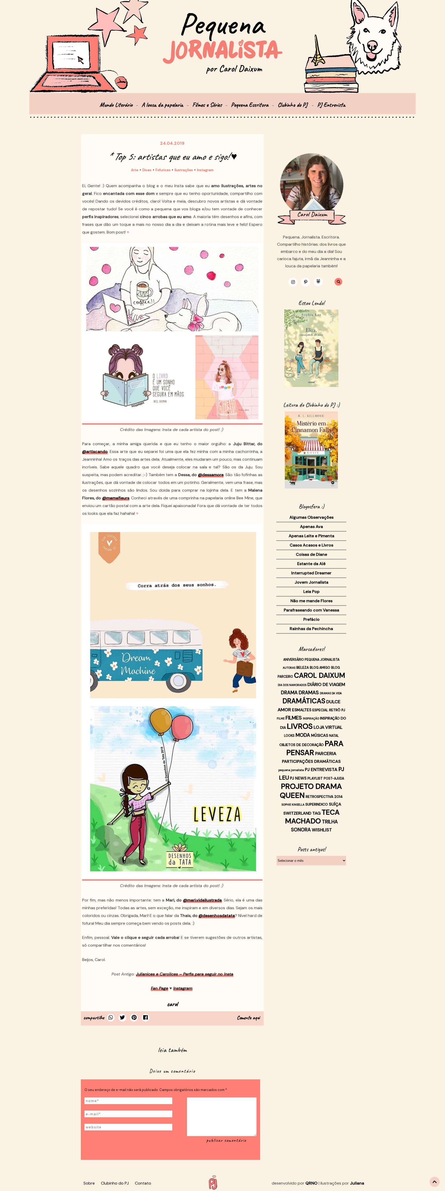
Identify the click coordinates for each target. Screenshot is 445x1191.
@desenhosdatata (217, 915)
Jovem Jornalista (311, 582)
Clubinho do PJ (293, 105)
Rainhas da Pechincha (311, 628)
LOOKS (289, 736)
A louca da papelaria (162, 105)
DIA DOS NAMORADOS (292, 685)
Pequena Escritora (249, 105)
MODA (303, 735)
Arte (134, 170)
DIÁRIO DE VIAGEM (326, 684)
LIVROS (300, 726)
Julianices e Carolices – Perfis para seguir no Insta (184, 974)
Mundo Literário (116, 105)
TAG (316, 813)
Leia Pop (311, 591)
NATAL (334, 736)
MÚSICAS (319, 735)
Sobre (89, 1183)
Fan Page (159, 988)
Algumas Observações (311, 517)
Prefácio (311, 619)
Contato (143, 1183)
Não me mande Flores (311, 600)
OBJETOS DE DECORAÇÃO (301, 744)
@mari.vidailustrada (202, 900)
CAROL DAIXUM (319, 675)
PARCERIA (325, 753)
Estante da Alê (311, 563)
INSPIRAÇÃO (311, 718)
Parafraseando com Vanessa (311, 610)
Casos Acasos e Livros (311, 545)
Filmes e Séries (207, 105)
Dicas (146, 170)
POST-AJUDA (334, 778)
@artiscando (95, 451)
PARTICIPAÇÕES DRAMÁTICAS (311, 761)
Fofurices (163, 170)
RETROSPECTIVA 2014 (324, 796)
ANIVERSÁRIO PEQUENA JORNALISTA (311, 660)
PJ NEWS (298, 778)
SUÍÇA (335, 804)
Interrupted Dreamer (311, 573)
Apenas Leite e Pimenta (311, 536)
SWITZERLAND (297, 813)
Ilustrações (184, 170)
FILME (281, 718)
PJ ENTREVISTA (321, 769)
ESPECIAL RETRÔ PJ (328, 710)
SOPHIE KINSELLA (292, 804)
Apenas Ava (311, 526)
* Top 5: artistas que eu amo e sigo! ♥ (172, 156)
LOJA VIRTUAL (328, 727)
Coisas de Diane (311, 554)
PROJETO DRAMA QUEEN (311, 790)
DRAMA (289, 693)
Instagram (205, 170)
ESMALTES (301, 710)
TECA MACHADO (312, 816)
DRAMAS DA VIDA (331, 693)
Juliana (357, 1183)
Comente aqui (248, 1017)
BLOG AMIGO (320, 668)
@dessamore (211, 474)
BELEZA (302, 667)
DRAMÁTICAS (304, 701)
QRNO (311, 1183)
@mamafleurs (115, 498)
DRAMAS (309, 692)
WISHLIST (322, 830)
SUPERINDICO (316, 804)
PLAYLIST (315, 778)
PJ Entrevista (331, 105)
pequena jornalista (291, 770)
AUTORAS (289, 667)
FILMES (294, 717)
